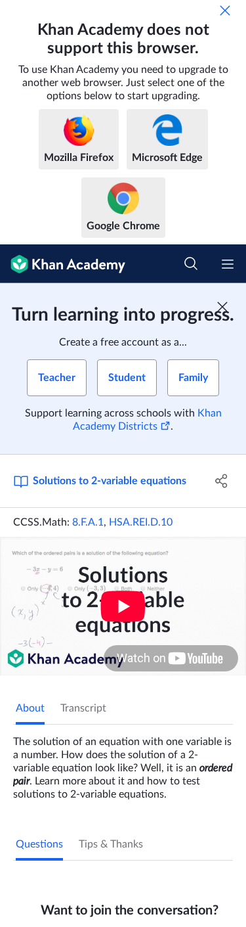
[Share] (222, 481)
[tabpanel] (123, 763)
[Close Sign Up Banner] (222, 307)
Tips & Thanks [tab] (111, 844)
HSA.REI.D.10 (141, 522)
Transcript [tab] (83, 708)
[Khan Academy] (62, 264)
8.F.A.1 (88, 522)
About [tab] (30, 708)
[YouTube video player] (123, 606)
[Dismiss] (225, 10)
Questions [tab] (39, 844)
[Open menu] (228, 264)
